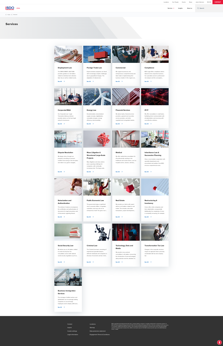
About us (189, 8)
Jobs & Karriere (200, 2)
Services (170, 8)
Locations (166, 2)
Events (184, 2)
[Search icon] (198, 8)
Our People (175, 2)
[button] (217, 2)
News (190, 2)
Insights (180, 8)
